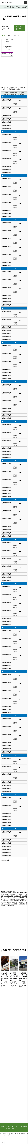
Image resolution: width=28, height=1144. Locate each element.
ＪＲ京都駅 (4, 892)
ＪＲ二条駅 (5, 894)
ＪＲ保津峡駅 (17, 896)
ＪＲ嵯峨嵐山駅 (8, 896)
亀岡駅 (4, 53)
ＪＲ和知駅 (11, 902)
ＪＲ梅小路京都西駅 (13, 892)
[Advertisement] (14, 73)
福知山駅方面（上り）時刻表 (5, 28)
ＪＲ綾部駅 (14, 904)
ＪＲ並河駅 (13, 897)
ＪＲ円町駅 (12, 894)
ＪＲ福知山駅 (10, 905)
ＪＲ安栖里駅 (18, 902)
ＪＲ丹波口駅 (23, 892)
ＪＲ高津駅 (22, 904)
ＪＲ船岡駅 (24, 899)
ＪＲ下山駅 (4, 902)
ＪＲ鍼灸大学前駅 (14, 900)
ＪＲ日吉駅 (5, 900)
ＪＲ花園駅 (19, 894)
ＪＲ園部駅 (17, 899)
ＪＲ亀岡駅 (6, 897)
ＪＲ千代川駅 (21, 897)
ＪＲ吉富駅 (10, 899)
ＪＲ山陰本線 (6, 3)
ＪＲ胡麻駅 (23, 900)
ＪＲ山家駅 (7, 904)
